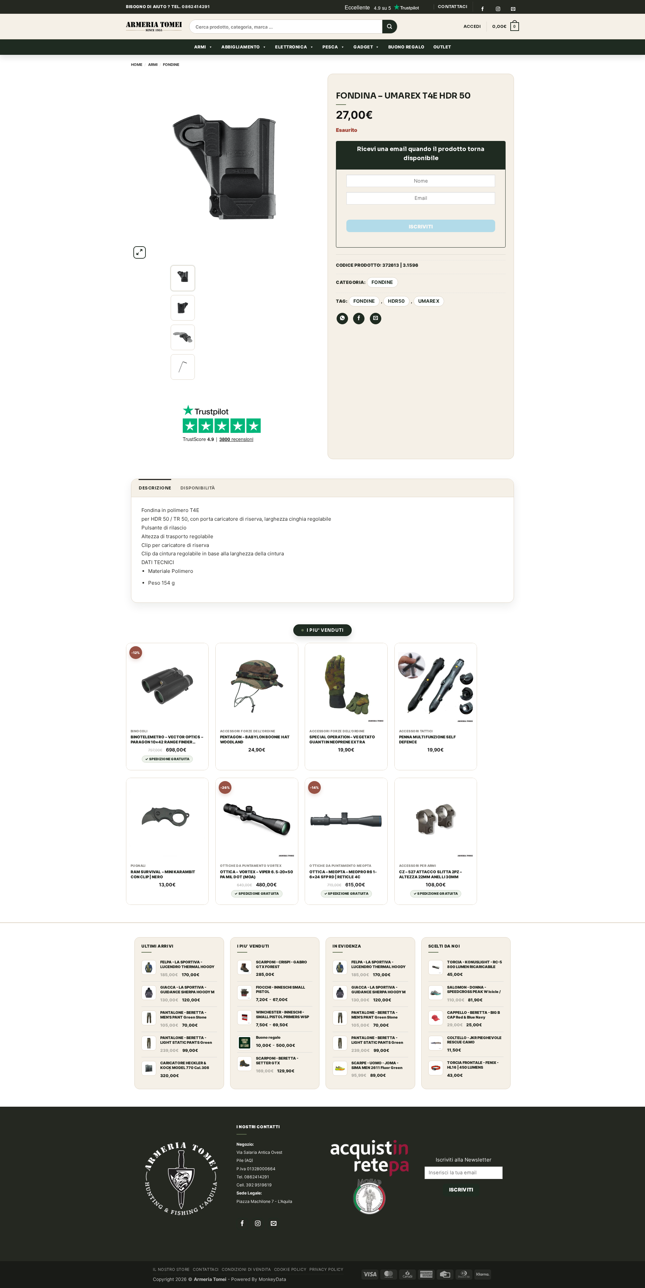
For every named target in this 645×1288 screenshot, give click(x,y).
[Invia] (389, 27)
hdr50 (396, 301)
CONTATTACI (452, 6)
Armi (200, 46)
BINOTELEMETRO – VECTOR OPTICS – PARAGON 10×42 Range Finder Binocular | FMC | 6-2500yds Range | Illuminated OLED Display (167, 740)
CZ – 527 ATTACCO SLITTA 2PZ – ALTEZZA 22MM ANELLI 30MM (430, 874)
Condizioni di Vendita (246, 1269)
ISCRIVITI (421, 227)
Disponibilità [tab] (197, 487)
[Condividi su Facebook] (358, 318)
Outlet (442, 46)
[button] (505, 26)
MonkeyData (272, 1279)
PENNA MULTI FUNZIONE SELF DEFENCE (427, 739)
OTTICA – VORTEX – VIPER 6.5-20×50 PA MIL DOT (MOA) (256, 874)
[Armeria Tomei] (154, 26)
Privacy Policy (326, 1269)
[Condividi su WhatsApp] (342, 318)
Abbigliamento (240, 46)
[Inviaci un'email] (513, 9)
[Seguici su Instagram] (497, 9)
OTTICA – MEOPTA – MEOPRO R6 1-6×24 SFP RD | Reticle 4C (343, 874)
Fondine (171, 64)
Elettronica (291, 46)
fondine (364, 301)
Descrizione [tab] (155, 487)
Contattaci (206, 1269)
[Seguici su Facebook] (482, 9)
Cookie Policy (290, 1269)
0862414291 (196, 6)
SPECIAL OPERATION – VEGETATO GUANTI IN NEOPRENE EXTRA (342, 739)
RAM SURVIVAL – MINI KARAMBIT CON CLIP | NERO (163, 874)
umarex (428, 301)
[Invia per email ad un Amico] (375, 318)
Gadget (363, 46)
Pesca (330, 46)
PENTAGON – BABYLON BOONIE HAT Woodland (255, 739)
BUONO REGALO (406, 46)
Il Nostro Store (171, 1269)
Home (136, 64)
